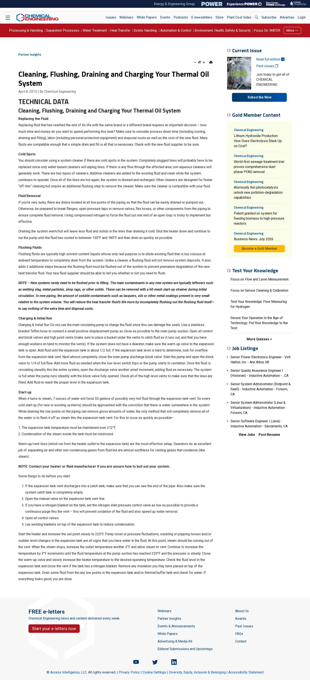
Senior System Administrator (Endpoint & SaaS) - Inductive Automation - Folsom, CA (260, 389)
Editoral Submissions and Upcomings (185, 649)
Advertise (287, 17)
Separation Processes (62, 30)
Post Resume (269, 435)
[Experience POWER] (244, 4)
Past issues (265, 66)
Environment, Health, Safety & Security (223, 30)
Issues (111, 17)
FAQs (239, 634)
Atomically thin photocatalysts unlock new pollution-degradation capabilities (258, 192)
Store (220, 17)
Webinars (126, 17)
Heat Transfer (120, 30)
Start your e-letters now (54, 628)
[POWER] (211, 4)
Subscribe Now (259, 97)
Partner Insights (169, 619)
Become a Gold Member (259, 249)
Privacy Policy (129, 672)
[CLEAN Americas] (298, 4)
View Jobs (247, 435)
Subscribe (268, 17)
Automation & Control (175, 30)
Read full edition (268, 59)
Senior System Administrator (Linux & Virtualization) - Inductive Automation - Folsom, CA (258, 408)
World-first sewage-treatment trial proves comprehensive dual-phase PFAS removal (259, 167)
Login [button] (302, 17)
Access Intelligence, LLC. (68, 672)
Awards (240, 619)
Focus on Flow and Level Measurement (259, 279)
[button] (256, 17)
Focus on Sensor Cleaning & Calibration (259, 290)
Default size (199, 62)
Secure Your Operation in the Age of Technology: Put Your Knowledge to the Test (259, 323)
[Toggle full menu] (8, 17)
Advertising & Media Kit (175, 641)
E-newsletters (201, 17)
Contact (240, 641)
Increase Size (204, 62)
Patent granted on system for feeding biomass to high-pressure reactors (259, 218)
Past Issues (244, 626)
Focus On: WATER (267, 30)
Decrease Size (195, 62)
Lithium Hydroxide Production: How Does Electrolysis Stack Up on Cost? (258, 141)
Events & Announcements (176, 626)
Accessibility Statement (246, 672)
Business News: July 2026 (253, 239)
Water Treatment (95, 30)
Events (165, 17)
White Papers (147, 17)
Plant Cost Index (239, 17)
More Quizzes (258, 339)
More (290, 30)
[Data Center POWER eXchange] (276, 4)
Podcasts (181, 17)
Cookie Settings (154, 672)
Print (211, 62)
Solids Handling (145, 30)
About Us (242, 611)
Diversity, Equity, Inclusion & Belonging (197, 672)
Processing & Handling (26, 30)
